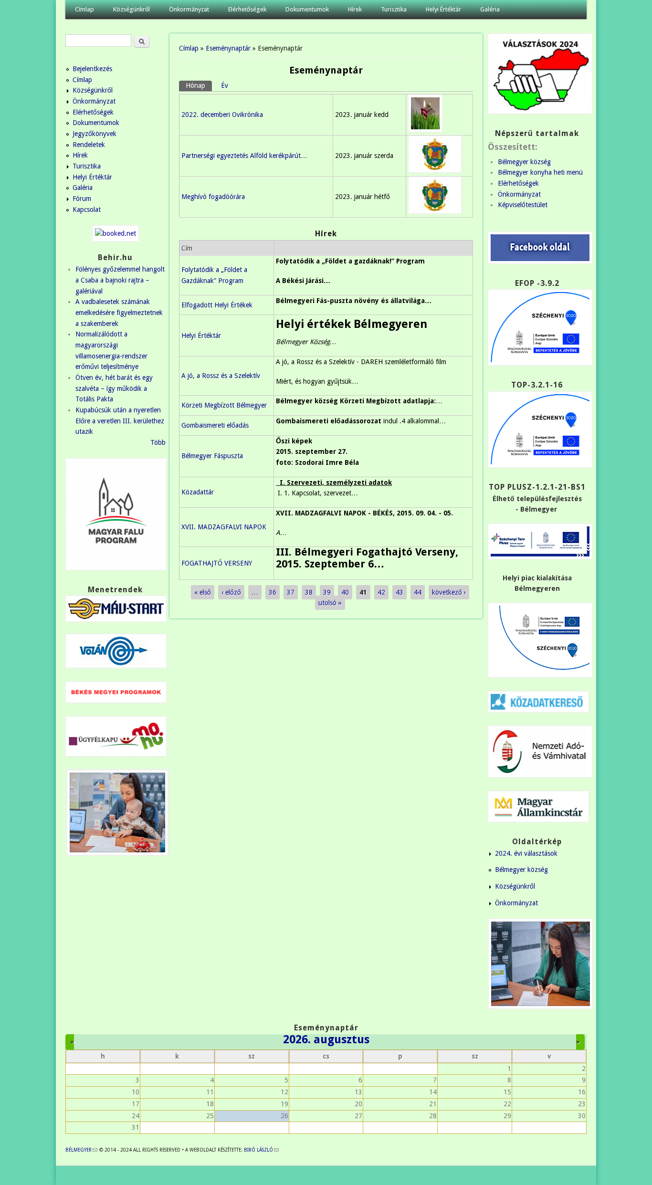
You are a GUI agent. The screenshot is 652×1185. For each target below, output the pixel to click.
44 (417, 592)
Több (158, 442)
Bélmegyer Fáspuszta (212, 456)
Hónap (199, 85)
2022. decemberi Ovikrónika (222, 114)
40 (345, 592)
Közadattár (197, 492)
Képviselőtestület (522, 205)
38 (309, 592)
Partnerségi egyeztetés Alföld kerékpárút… (244, 155)
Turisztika (394, 9)
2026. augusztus (326, 1039)
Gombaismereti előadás (215, 425)
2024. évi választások (526, 853)
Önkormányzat (189, 9)
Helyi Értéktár (443, 9)
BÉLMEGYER (81, 1150)
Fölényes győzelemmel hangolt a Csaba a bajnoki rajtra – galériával (120, 279)
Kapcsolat (87, 209)
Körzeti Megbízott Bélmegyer (224, 405)
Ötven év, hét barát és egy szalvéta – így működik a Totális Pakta (114, 388)
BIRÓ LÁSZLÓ (261, 1150)
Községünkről (131, 9)
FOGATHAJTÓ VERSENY (216, 563)
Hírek (355, 9)
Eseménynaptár (228, 48)
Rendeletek (89, 144)
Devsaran (573, 1175)
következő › (449, 592)
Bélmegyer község (524, 162)
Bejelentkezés (92, 69)
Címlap (84, 9)
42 (381, 592)
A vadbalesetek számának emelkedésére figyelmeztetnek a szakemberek (119, 312)
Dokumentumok (307, 9)
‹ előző (231, 592)
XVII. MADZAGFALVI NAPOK (223, 527)
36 (272, 592)
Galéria (490, 9)
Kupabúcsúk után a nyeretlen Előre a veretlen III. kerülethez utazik (119, 420)
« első (202, 592)
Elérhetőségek (247, 9)
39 (327, 592)
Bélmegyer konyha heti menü (540, 172)
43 (399, 592)
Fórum (82, 198)
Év (224, 85)
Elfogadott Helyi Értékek (216, 305)
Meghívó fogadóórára (213, 196)
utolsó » (330, 603)
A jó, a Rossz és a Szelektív (220, 375)
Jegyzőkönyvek (94, 133)
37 (290, 592)
